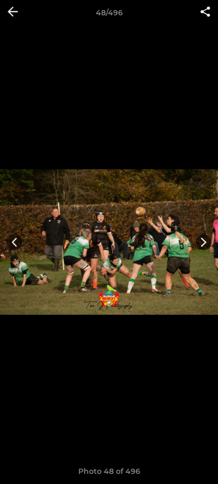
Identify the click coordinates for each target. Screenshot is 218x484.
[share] (205, 12)
